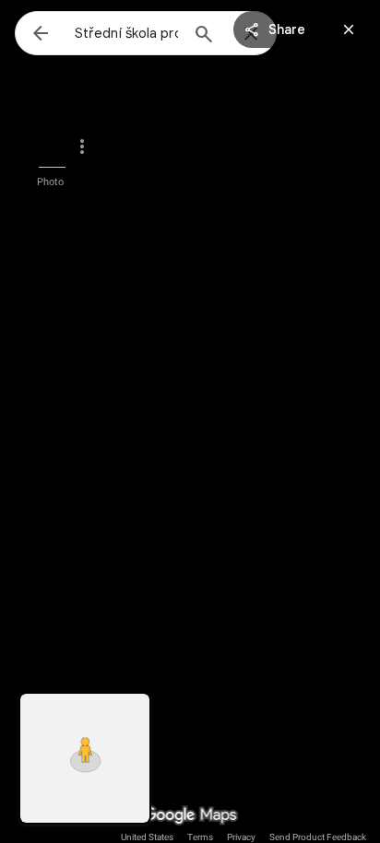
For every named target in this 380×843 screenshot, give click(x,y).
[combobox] (126, 33)
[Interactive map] (84, 758)
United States (147, 837)
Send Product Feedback (317, 837)
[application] (190, 421)
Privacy (241, 837)
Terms (200, 837)
